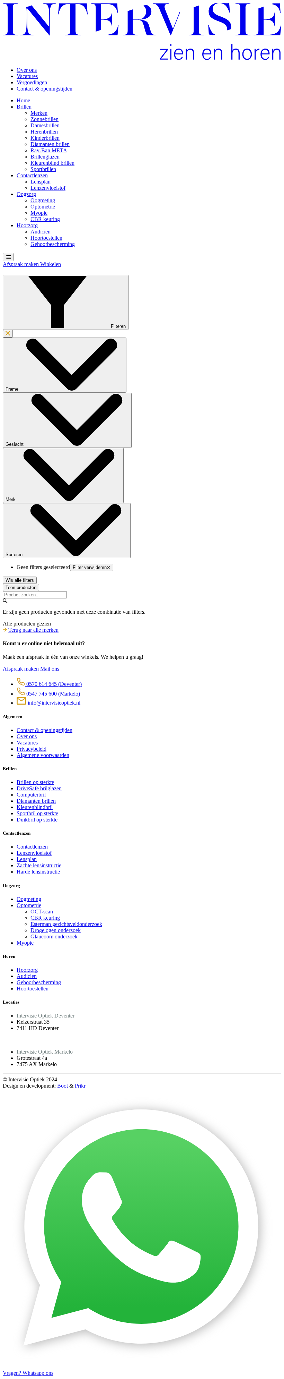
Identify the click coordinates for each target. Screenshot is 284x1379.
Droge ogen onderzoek (55, 930)
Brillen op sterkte (35, 782)
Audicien (40, 232)
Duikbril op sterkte (37, 820)
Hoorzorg (27, 225)
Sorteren (15, 554)
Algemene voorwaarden (43, 755)
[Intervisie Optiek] (142, 58)
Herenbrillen (44, 132)
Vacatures (27, 76)
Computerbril (31, 795)
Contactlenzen (32, 175)
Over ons (27, 70)
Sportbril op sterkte (37, 813)
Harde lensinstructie (38, 872)
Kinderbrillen (45, 138)
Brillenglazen (45, 157)
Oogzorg (26, 194)
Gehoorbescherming (52, 244)
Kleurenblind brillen (52, 163)
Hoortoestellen (46, 238)
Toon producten (21, 587)
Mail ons (49, 669)
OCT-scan (41, 911)
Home (23, 100)
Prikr (80, 1086)
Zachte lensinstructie (39, 865)
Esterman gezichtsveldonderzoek (66, 924)
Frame (13, 389)
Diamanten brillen (50, 144)
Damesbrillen (45, 125)
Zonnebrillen (44, 119)
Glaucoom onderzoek (54, 936)
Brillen (24, 107)
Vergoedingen (32, 82)
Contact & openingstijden (44, 89)
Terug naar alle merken (33, 630)
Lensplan (40, 182)
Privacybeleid (31, 749)
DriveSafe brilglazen (39, 788)
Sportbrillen (43, 169)
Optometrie (42, 207)
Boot (62, 1086)
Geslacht (15, 444)
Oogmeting (42, 200)
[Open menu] (8, 257)
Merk (11, 499)
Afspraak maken (21, 264)
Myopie (38, 213)
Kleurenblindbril (35, 807)
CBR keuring (45, 219)
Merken (38, 113)
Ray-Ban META (48, 150)
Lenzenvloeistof (47, 188)
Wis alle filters (20, 580)
